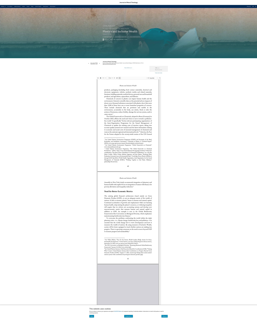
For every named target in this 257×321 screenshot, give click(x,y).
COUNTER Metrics (118, 311)
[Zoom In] (148, 78)
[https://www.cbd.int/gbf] (126, 247)
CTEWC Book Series (109, 25)
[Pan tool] (117, 78)
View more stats (158, 72)
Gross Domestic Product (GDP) (120, 36)
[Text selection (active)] (119, 78)
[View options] (98, 78)
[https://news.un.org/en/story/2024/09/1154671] (126, 243)
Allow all (165, 316)
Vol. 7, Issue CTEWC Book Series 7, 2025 (111, 28)
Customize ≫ (129, 316)
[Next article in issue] (99, 63)
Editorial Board (17, 6)
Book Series (45, 6)
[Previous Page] (105, 78)
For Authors (9, 6)
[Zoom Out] (147, 78)
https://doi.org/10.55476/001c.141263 (118, 39)
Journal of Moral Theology (109, 61)
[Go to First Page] (103, 78)
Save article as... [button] (128, 67)
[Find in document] (160, 78)
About (23, 6)
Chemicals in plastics (108, 36)
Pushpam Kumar (107, 34)
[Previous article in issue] (88, 63)
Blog (32, 6)
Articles (2, 6)
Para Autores (52, 6)
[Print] (100, 78)
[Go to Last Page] (114, 78)
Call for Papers (38, 6)
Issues (28, 6)
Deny (92, 316)
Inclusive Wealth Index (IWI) (135, 36)
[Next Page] (112, 78)
